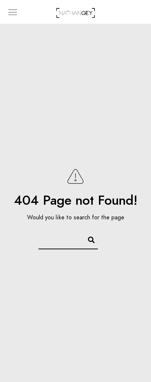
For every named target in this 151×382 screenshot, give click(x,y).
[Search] (88, 239)
